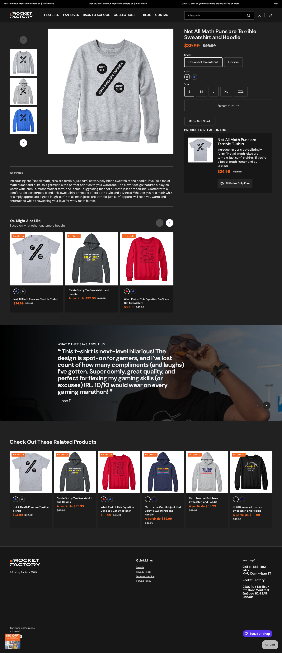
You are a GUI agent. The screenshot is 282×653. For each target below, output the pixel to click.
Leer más (223, 165)
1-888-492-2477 (254, 568)
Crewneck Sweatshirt (203, 62)
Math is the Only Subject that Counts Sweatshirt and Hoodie (163, 510)
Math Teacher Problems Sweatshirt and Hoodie (203, 500)
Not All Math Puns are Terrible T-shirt (36, 299)
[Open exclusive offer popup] (12, 641)
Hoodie (233, 62)
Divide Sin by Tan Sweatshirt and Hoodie (89, 292)
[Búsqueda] (249, 15)
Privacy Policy (143, 571)
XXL (241, 92)
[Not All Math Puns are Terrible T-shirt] (228, 163)
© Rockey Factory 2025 (23, 572)
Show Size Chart (199, 121)
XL (226, 92)
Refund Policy (143, 580)
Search (140, 567)
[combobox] (219, 15)
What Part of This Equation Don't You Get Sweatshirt (146, 301)
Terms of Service (145, 576)
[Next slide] (23, 143)
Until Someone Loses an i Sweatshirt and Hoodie (248, 509)
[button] (259, 15)
